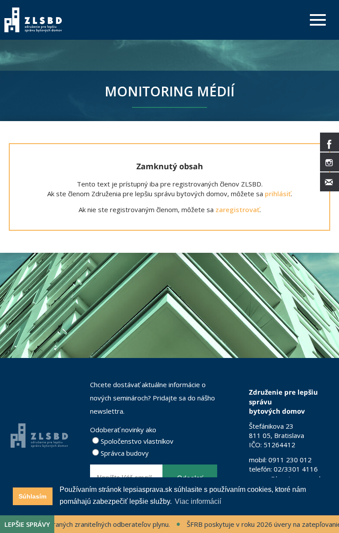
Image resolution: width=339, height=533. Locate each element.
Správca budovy (124, 453)
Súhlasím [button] (32, 496)
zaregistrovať (237, 209)
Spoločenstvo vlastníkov (136, 441)
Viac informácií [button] (198, 501)
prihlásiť (278, 193)
